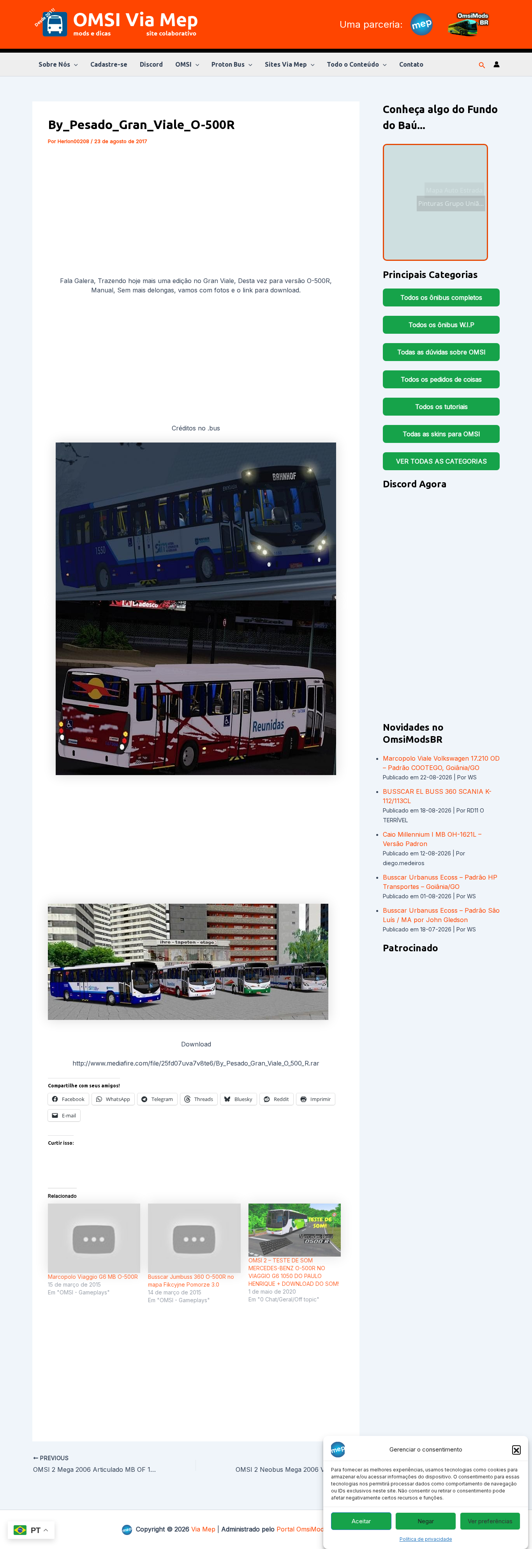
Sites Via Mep (286, 64)
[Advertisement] (196, 212)
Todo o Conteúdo (353, 64)
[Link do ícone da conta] (496, 64)
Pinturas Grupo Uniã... (447, 214)
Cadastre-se (108, 64)
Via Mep (203, 1529)
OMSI (183, 64)
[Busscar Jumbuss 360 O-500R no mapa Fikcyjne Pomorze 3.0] (194, 1238)
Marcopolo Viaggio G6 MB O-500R (93, 1276)
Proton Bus (228, 64)
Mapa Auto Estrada (454, 190)
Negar (425, 1521)
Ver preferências (490, 1521)
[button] (516, 1449)
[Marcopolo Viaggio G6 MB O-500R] (94, 1238)
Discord (151, 64)
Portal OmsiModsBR (306, 1529)
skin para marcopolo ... (435, 244)
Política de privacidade (426, 1539)
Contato (411, 64)
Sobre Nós (54, 64)
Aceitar (361, 1521)
